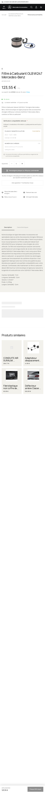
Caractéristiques (22, 227)
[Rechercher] (31, 7)
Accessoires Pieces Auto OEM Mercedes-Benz (15, 15)
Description (8, 227)
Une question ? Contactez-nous (22, 183)
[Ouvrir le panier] (41, 7)
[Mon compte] (36, 7)
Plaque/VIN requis (35, 789)
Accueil (4, 15)
